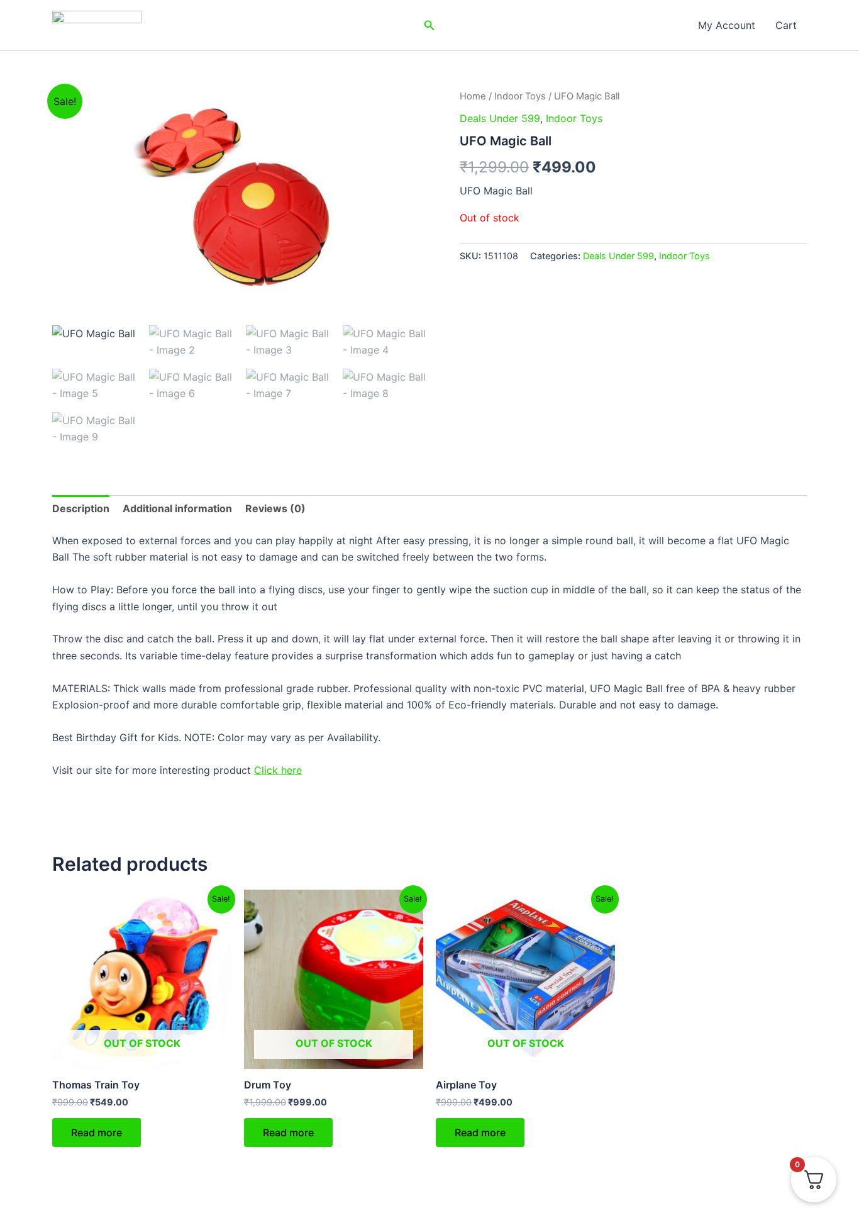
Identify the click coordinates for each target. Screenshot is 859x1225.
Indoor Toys (520, 96)
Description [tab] (80, 508)
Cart (786, 25)
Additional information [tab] (177, 508)
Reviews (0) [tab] (275, 508)
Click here (278, 770)
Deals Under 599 (500, 118)
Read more (96, 1132)
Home (473, 96)
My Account (726, 25)
